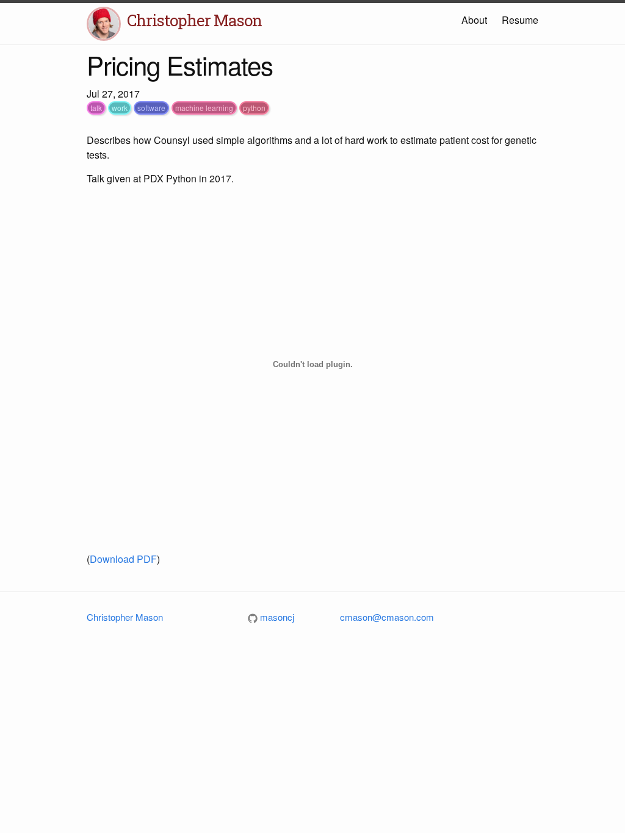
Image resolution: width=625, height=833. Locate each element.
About (474, 20)
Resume (520, 20)
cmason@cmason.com (387, 616)
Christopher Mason (194, 20)
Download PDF (123, 559)
